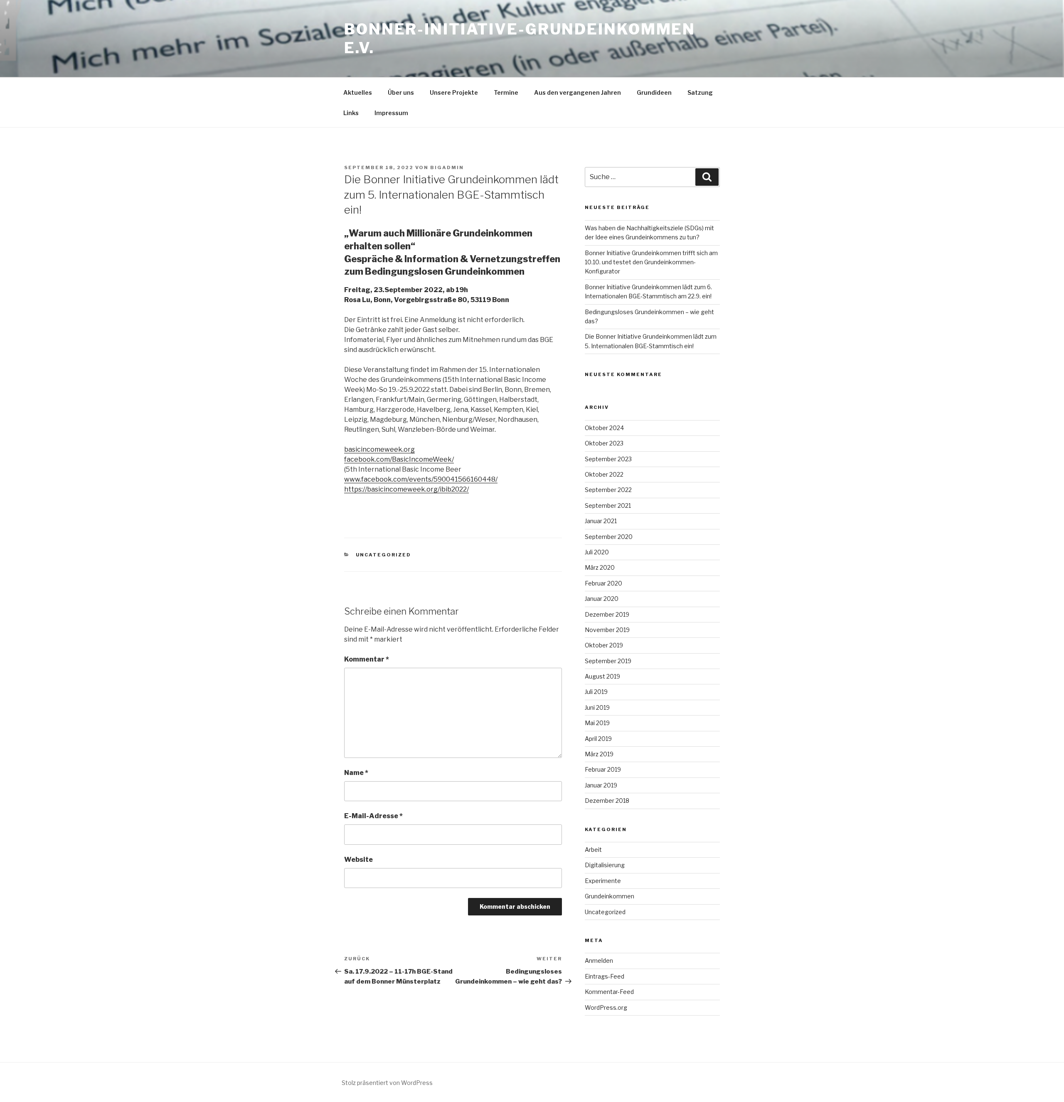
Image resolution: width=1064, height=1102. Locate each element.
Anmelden (599, 960)
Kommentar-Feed (609, 991)
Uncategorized (383, 555)
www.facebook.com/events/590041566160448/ (421, 479)
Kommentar (366, 659)
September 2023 (608, 458)
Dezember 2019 (607, 614)
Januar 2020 (601, 598)
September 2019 (608, 660)
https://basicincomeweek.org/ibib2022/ (406, 489)
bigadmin (447, 167)
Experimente (603, 880)
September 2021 (608, 505)
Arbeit (593, 849)
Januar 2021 (601, 520)
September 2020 (609, 536)
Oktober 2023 (604, 443)
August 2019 (602, 676)
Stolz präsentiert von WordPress (387, 1082)
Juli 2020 (597, 552)
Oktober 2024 (604, 427)
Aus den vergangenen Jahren (577, 92)
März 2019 (599, 754)
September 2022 (608, 489)
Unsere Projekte (454, 92)
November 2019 (607, 629)
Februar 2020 (603, 583)
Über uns (401, 92)
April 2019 (598, 738)
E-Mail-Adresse (373, 816)
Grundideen (654, 92)
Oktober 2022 (604, 474)
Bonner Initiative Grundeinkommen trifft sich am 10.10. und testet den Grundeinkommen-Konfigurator (651, 262)
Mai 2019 (597, 722)
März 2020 (600, 567)
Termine (506, 92)
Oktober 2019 (604, 645)
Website (358, 859)
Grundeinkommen (609, 896)
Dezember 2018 (607, 800)
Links (351, 112)
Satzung (700, 92)
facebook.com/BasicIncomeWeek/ (399, 459)
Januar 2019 (601, 785)
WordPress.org (606, 1007)
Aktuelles (357, 92)
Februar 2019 (603, 769)
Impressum (391, 112)
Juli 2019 (596, 691)
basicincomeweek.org (379, 449)
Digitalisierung (605, 864)
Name (356, 773)
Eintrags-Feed (604, 976)
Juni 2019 (597, 707)
